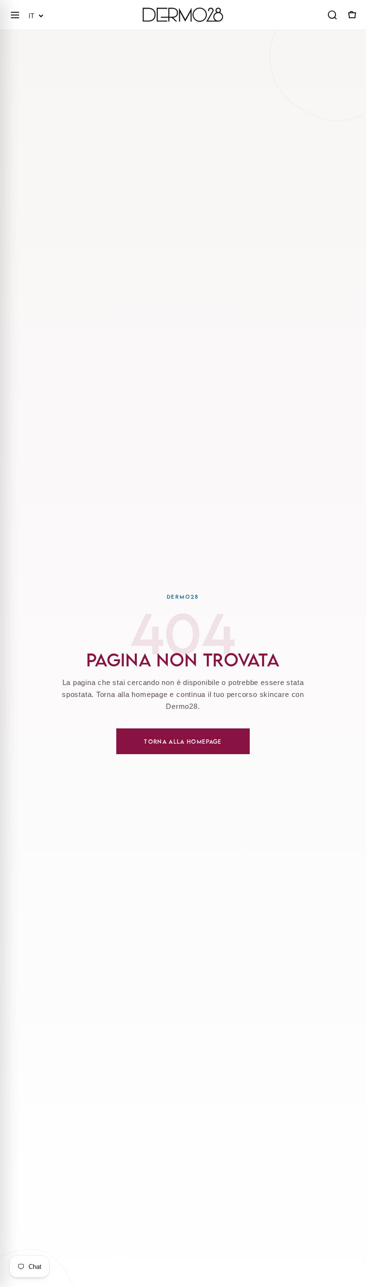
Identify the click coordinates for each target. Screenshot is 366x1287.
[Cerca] (332, 15)
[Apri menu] (15, 15)
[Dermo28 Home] (182, 14)
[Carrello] (351, 15)
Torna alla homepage (183, 741)
